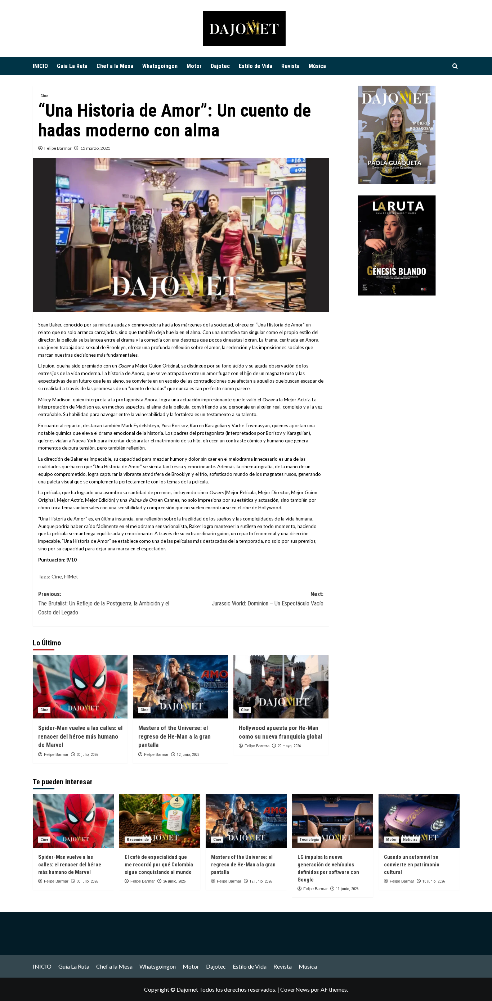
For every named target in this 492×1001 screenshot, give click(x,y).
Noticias (410, 839)
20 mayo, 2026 (289, 746)
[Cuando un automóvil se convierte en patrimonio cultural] (419, 821)
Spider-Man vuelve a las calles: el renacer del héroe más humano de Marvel (80, 736)
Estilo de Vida (255, 66)
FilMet (71, 576)
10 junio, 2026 (433, 881)
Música (317, 66)
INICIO (40, 66)
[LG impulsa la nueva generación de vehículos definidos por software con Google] (332, 821)
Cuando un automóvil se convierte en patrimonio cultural (411, 864)
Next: (267, 599)
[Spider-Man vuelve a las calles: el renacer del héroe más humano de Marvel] (80, 686)
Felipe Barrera (257, 746)
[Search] (455, 66)
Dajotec (220, 66)
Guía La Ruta (72, 66)
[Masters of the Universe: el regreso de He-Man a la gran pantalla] (180, 686)
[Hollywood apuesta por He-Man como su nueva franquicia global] (280, 686)
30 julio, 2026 (87, 754)
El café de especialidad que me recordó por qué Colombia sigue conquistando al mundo (159, 864)
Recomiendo (138, 839)
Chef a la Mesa (115, 66)
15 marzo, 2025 (95, 148)
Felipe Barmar (58, 148)
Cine (44, 96)
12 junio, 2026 (188, 754)
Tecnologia (309, 839)
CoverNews (295, 989)
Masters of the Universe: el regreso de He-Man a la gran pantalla (174, 736)
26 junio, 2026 (174, 881)
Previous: (103, 603)
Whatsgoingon (160, 66)
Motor (194, 66)
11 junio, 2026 (347, 889)
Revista (290, 66)
